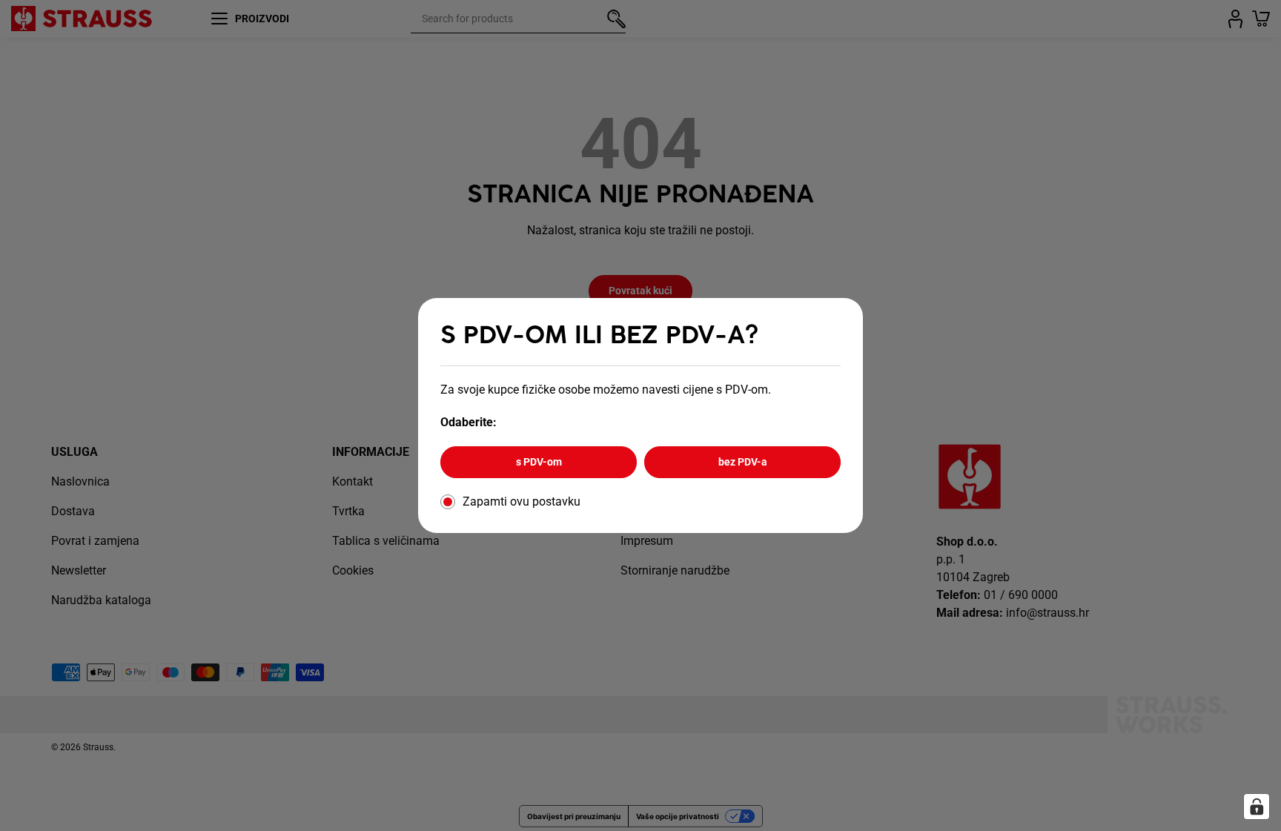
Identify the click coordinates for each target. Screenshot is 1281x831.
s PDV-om (539, 462)
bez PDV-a (742, 462)
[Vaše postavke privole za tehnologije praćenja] (1256, 806)
